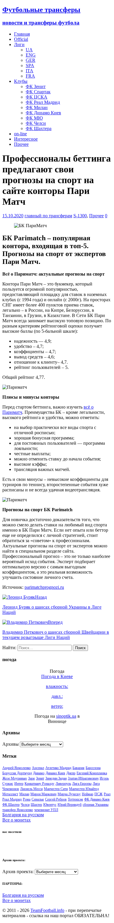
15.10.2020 (12, 215)
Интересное (26, 138)
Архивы (10, 744)
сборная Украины (95, 805)
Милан (24, 794)
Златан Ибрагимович (83, 778)
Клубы (20, 81)
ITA (29, 70)
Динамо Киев (55, 773)
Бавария (78, 768)
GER (30, 60)
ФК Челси (36, 123)
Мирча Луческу (69, 794)
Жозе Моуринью (14, 778)
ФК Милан (37, 107)
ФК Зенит (36, 86)
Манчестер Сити (56, 789)
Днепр (70, 773)
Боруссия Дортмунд (17, 773)
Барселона (93, 768)
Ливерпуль (63, 784)
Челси (25, 805)
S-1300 (80, 215)
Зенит (40, 778)
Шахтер (36, 805)
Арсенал (38, 768)
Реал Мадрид (12, 799)
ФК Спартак (38, 91)
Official (21, 39)
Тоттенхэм (75, 799)
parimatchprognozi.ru (44, 587)
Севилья (38, 799)
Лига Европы (81, 784)
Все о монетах (16, 819)
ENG (31, 54)
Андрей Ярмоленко (16, 768)
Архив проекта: (18, 871)
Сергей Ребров (56, 799)
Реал (107, 794)
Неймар (87, 794)
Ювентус (49, 805)
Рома (26, 799)
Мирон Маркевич (43, 794)
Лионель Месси (31, 789)
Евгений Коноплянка (92, 773)
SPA (30, 65)
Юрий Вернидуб (70, 805)
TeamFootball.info (47, 910)
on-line (20, 133)
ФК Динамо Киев (43, 112)
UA (29, 49)
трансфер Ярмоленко (17, 810)
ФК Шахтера (38, 128)
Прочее (21, 144)
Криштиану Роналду (39, 784)
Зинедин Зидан (56, 778)
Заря (31, 778)
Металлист (10, 794)
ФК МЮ (34, 117)
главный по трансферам (48, 215)
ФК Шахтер (11, 805)
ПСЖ (98, 794)
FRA (30, 75)
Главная (22, 33)
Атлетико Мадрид (58, 768)
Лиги (19, 44)
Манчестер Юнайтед (84, 789)
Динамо (38, 773)
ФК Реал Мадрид (43, 102)
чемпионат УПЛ (46, 810)
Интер (18, 784)
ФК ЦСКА (36, 96)
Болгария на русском (23, 814)
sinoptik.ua (66, 716)
